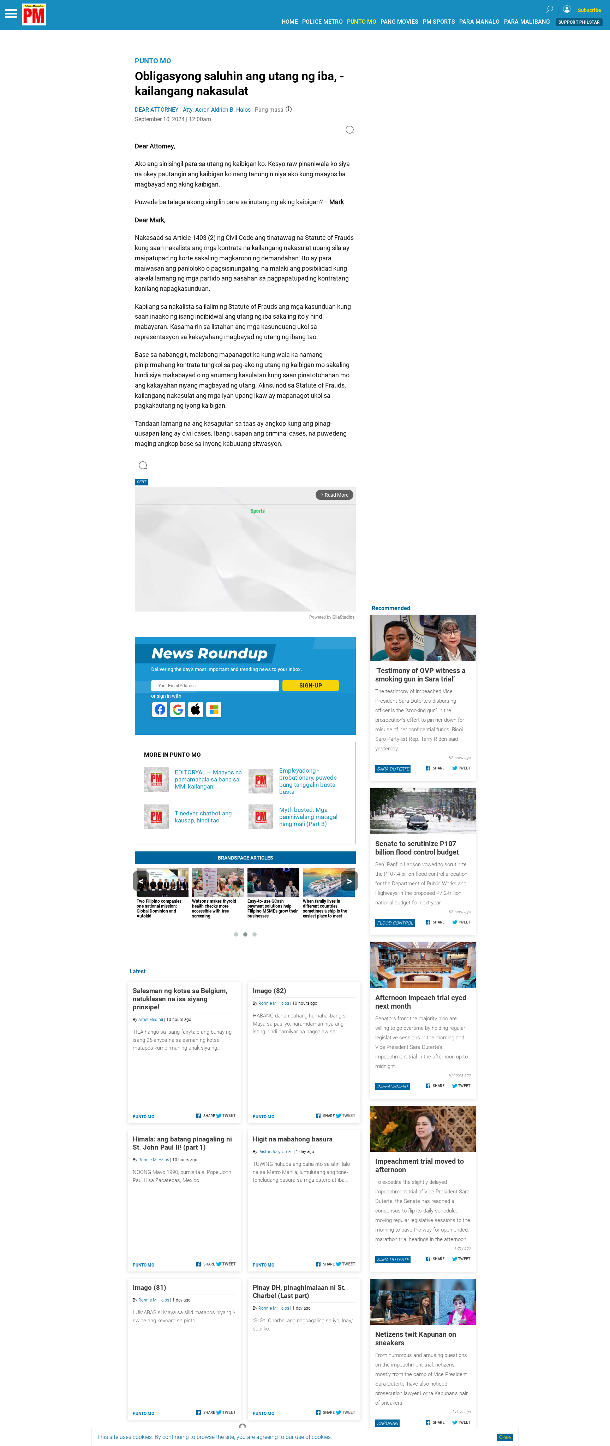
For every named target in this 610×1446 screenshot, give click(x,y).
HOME (290, 21)
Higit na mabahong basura (293, 1139)
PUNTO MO (361, 21)
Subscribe (589, 10)
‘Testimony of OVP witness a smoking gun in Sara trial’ (420, 674)
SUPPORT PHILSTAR (579, 22)
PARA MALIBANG (527, 21)
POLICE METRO (322, 21)
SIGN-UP (310, 685)
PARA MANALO (479, 21)
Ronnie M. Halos (273, 1003)
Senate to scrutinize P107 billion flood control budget (417, 847)
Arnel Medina (150, 1019)
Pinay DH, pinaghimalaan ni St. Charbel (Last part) (299, 1291)
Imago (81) (149, 1287)
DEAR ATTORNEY (157, 109)
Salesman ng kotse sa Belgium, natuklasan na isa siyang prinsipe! (180, 999)
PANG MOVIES (400, 21)
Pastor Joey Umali (275, 1151)
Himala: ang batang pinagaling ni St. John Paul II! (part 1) (182, 1143)
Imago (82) (269, 991)
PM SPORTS (439, 21)
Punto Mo (153, 61)
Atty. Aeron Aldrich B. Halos (217, 109)
